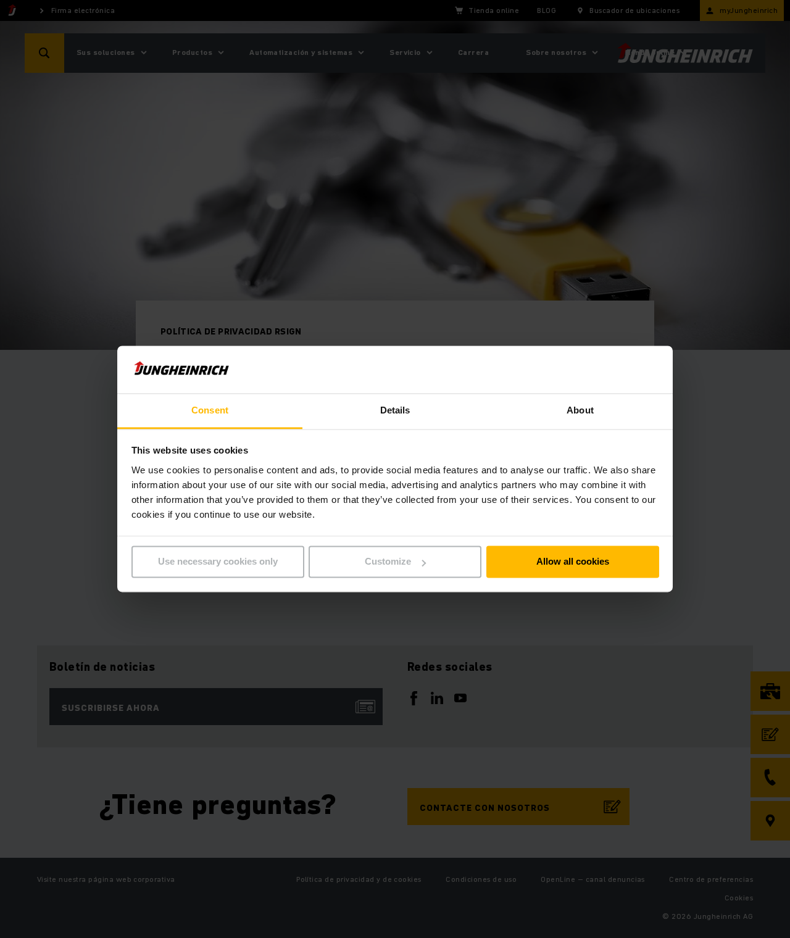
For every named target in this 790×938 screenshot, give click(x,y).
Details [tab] (395, 410)
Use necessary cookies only (218, 562)
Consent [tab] (209, 410)
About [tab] (580, 410)
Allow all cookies (572, 562)
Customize (388, 562)
